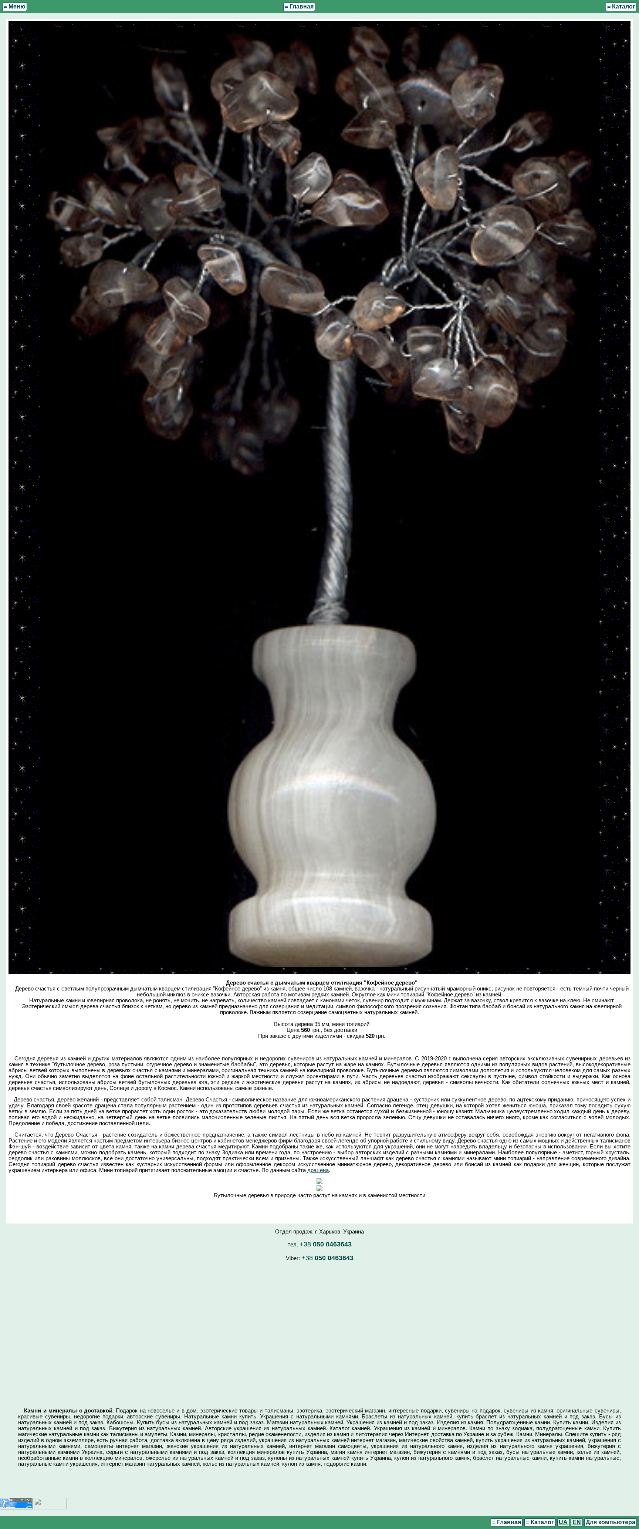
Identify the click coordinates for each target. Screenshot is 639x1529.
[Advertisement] (319, 1331)
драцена (318, 1170)
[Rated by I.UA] (50, 1508)
